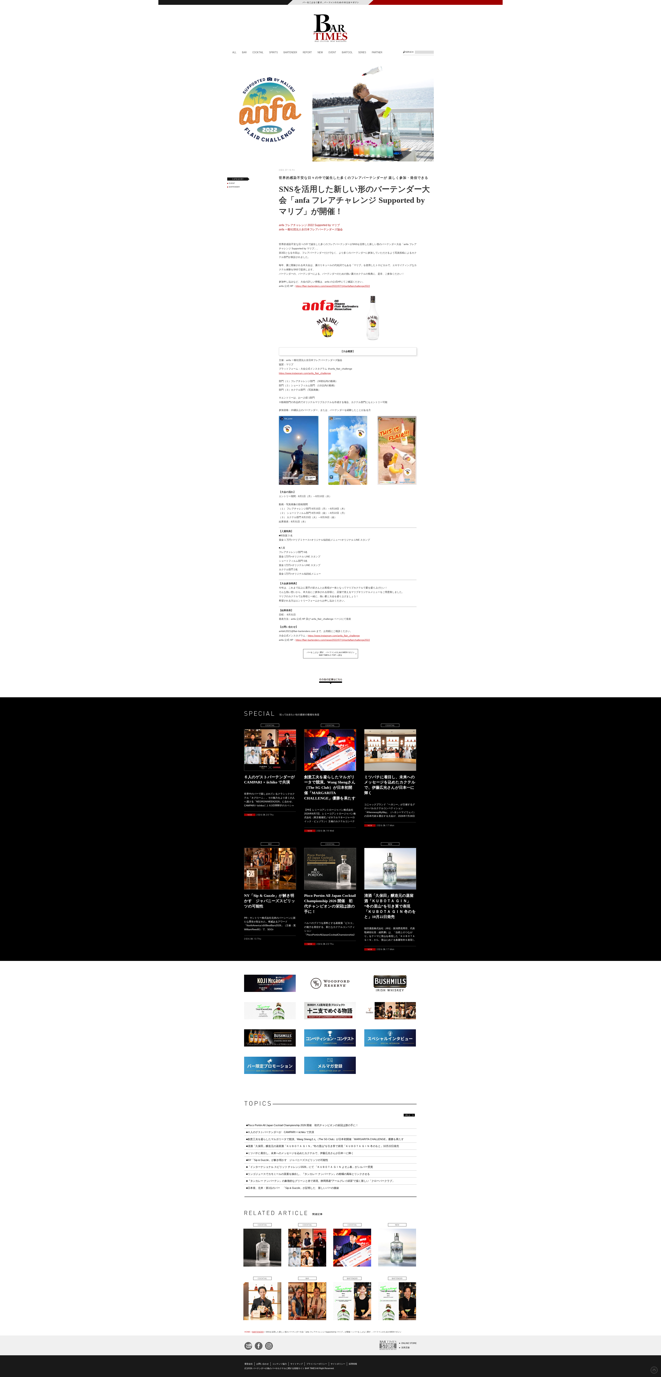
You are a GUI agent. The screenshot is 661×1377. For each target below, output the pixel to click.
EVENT (332, 52)
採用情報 (353, 1364)
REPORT (307, 52)
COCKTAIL (257, 52)
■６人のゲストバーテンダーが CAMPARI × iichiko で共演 (280, 1132)
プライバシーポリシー (316, 1364)
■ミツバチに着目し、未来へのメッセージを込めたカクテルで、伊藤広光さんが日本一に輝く (300, 1153)
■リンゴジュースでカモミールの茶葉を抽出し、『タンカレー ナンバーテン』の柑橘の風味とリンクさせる (308, 1173)
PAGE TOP (654, 1370)
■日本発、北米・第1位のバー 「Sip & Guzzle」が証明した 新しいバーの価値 (292, 1187)
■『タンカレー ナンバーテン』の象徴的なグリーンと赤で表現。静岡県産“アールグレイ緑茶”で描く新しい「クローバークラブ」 (320, 1180)
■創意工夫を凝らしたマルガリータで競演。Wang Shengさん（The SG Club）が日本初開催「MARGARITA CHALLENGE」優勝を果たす (325, 1139)
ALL (234, 52)
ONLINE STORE (409, 1343)
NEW (320, 52)
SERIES (362, 52)
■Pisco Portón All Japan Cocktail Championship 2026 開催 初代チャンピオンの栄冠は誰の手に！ (302, 1125)
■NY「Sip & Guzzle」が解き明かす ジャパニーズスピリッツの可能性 (287, 1160)
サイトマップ (296, 1364)
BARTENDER (290, 52)
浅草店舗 (405, 1347)
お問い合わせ (262, 1364)
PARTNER (377, 52)
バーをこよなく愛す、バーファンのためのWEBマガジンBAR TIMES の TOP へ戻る (330, 653)
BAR (244, 52)
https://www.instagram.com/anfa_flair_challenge (305, 373)
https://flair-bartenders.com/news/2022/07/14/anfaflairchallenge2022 (333, 286)
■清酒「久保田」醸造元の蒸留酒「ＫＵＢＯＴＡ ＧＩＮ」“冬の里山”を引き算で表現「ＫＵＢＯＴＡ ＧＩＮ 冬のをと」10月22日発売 (322, 1146)
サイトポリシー (338, 1364)
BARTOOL (347, 52)
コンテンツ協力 (279, 1364)
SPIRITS (273, 52)
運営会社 (248, 1364)
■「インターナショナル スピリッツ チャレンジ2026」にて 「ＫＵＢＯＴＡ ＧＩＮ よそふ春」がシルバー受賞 (309, 1166)
